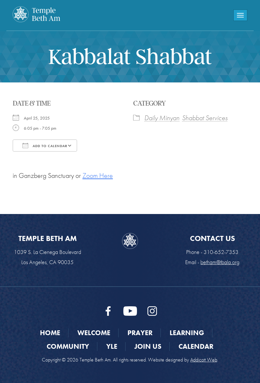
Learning (187, 332)
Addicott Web (203, 359)
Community (68, 346)
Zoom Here (97, 175)
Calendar (196, 346)
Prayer (140, 332)
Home (50, 332)
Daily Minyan (161, 117)
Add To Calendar (49, 146)
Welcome (93, 332)
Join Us (147, 346)
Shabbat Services (205, 117)
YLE (111, 346)
